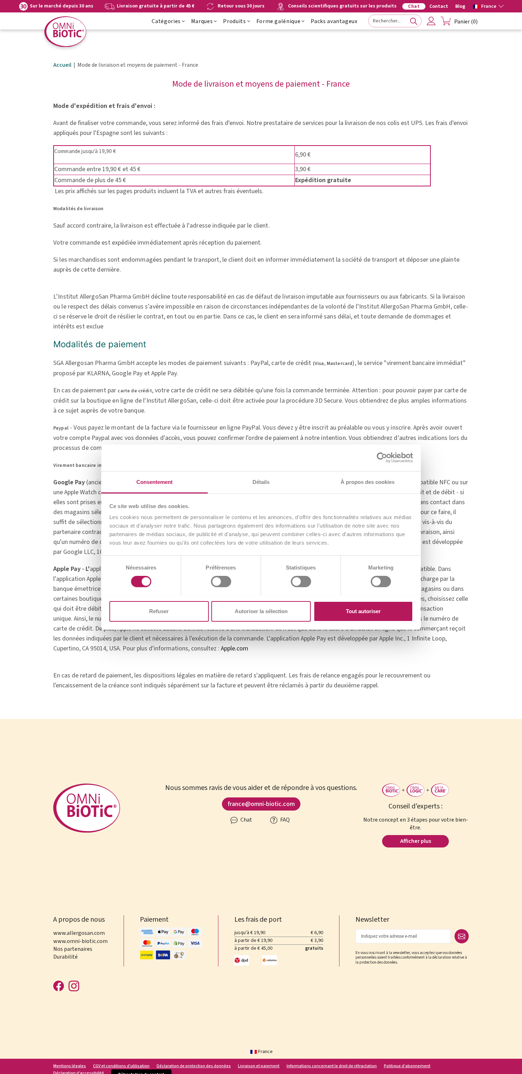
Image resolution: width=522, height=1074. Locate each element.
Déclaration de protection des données (194, 1066)
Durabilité (65, 957)
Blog (460, 6)
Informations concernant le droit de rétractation (332, 1066)
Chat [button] (245, 820)
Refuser (159, 611)
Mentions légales (69, 1066)
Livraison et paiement (258, 1066)
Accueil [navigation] (62, 65)
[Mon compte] (431, 21)
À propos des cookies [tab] (368, 482)
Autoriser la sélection (261, 611)
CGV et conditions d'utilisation (121, 1066)
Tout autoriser (363, 611)
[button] (489, 6)
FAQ (284, 820)
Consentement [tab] (154, 482)
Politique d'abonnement (407, 1066)
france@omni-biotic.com (261, 804)
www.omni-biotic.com (80, 941)
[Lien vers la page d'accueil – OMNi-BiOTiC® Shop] (65, 31)
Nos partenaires (72, 949)
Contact (438, 6)
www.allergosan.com (79, 933)
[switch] (221, 581)
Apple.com (234, 648)
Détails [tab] (261, 482)
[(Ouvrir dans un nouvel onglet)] (382, 457)
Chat (414, 6)
